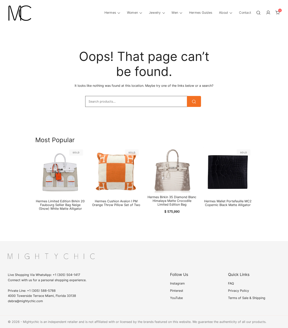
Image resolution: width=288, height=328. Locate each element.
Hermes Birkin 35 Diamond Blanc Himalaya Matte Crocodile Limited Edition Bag (172, 200)
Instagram (177, 283)
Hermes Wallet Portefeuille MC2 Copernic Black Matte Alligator (228, 203)
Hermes (110, 12)
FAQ (231, 283)
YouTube (176, 298)
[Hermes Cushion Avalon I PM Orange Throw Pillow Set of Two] (116, 172)
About (223, 12)
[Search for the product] (194, 101)
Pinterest (176, 291)
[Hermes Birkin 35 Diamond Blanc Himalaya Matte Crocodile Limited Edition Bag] (172, 170)
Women (132, 12)
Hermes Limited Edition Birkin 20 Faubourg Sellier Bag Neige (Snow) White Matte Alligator (60, 205)
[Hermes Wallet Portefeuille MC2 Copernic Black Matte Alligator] (228, 172)
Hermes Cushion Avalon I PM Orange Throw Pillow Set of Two (116, 203)
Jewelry (155, 12)
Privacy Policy (238, 291)
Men (175, 12)
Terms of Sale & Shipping (246, 298)
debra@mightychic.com (25, 301)
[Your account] (268, 12)
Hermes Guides (200, 12)
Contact (245, 12)
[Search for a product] (258, 12)
